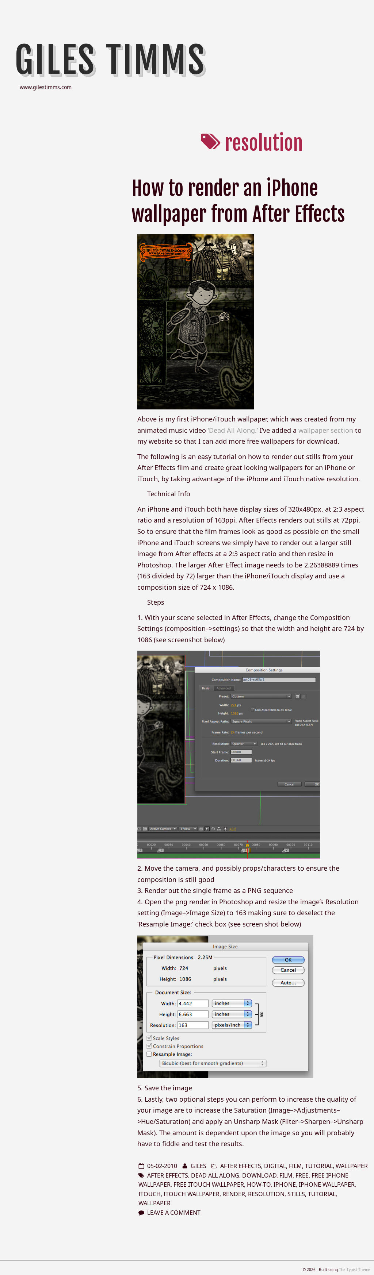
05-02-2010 (162, 1166)
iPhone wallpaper (327, 1184)
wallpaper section (325, 430)
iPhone (285, 1184)
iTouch (149, 1194)
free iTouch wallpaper (208, 1184)
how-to (259, 1184)
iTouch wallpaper (192, 1194)
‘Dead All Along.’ (233, 430)
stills (296, 1194)
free (302, 1175)
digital (275, 1166)
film (295, 1166)
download (259, 1175)
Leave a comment (174, 1213)
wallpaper (352, 1166)
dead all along (215, 1175)
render (233, 1194)
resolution (266, 1194)
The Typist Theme (354, 1269)
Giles (198, 1166)
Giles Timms (110, 60)
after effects (240, 1166)
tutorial (319, 1166)
